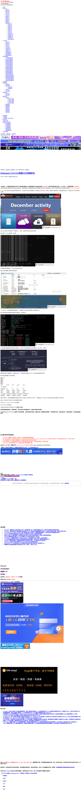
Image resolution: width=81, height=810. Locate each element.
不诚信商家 (5, 131)
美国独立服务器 (9, 68)
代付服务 (5, 116)
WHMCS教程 (11, 98)
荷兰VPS (10, 32)
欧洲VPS (7, 21)
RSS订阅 (31, 773)
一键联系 (13, 579)
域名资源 (8, 85)
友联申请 (35, 773)
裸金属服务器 (9, 55)
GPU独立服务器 (9, 59)
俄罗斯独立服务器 (10, 76)
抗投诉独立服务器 (10, 80)
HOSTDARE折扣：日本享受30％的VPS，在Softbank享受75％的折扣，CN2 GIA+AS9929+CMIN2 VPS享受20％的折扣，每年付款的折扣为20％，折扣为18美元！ (39, 438)
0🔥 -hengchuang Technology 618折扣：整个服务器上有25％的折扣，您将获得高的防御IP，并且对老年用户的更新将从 (30, 532)
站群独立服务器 (9, 60)
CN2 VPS (8, 47)
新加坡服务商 (9, 130)
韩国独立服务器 (9, 67)
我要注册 (8, 133)
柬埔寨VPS (10, 36)
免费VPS (7, 89)
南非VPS (10, 31)
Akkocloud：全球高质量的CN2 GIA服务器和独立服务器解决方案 (17, 442)
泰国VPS (10, 25)
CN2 (1, 310)
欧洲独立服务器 (9, 71)
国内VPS (7, 11)
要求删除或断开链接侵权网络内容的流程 (65, 767)
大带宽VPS (8, 48)
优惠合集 (13, 169)
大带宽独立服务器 (10, 79)
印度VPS (10, 24)
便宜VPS (7, 41)
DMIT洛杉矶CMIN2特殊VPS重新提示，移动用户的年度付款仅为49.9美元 (19, 440)
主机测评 (5, 81)
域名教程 (10, 88)
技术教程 (8, 106)
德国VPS (7, 20)
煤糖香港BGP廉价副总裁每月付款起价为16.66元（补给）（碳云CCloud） (20, 544)
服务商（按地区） (7, 122)
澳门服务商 (8, 124)
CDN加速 (8, 91)
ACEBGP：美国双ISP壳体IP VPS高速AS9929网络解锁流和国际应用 (18, 437)
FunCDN (9, 770)
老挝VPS (10, 28)
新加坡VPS (10, 33)
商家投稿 (5, 115)
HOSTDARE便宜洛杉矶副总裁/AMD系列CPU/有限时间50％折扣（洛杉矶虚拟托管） (23, 533)
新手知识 (8, 93)
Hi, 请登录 (3, 133)
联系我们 (22, 773)
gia (6, 476)
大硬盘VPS (8, 51)
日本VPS (7, 15)
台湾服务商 (8, 126)
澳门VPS (7, 12)
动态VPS (7, 44)
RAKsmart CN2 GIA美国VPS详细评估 (18, 173)
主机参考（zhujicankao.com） (12, 773)
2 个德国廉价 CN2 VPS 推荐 (7, 478)
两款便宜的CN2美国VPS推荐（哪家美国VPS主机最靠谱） (14, 480)
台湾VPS (7, 13)
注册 (6, 571)
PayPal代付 (73, 188)
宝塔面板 (8, 110)
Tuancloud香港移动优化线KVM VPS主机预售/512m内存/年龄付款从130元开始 (21, 536)
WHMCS (7, 97)
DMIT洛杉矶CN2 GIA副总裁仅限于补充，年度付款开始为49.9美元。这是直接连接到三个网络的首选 (25, 441)
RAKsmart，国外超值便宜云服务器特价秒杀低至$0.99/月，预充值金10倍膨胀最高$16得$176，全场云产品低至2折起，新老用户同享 (35, 531)
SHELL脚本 (5, 120)
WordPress (8, 104)
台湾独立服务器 (9, 64)
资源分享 (8, 108)
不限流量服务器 (9, 72)
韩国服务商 (8, 128)
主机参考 (11, 2)
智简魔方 (8, 112)
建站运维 (5, 96)
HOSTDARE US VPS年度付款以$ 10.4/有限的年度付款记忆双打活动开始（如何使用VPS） (24, 543)
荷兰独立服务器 (9, 69)
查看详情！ (45, 186)
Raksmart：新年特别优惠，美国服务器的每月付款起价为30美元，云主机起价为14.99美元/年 (25, 540)
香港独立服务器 (9, 63)
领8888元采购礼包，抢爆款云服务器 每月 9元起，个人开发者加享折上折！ (22, 447)
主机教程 (5, 92)
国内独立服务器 (9, 61)
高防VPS (7, 43)
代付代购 (17, 576)
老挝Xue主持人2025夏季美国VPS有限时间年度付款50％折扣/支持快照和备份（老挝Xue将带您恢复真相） (28, 535)
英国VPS (7, 19)
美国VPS (7, 17)
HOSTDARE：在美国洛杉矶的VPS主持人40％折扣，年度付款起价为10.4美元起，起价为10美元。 (26, 537)
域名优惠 (10, 87)
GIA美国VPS (10, 476)
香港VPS (7, 9)
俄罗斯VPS (10, 37)
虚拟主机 (8, 84)
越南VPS (10, 29)
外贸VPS (7, 45)
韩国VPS (7, 16)
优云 (5, 770)
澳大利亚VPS (11, 39)
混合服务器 (8, 53)
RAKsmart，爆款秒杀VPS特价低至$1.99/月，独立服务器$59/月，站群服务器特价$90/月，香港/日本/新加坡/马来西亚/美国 (31, 529)
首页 (4, 7)
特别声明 (67, 483)
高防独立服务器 (9, 73)
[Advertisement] (40, 159)
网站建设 (8, 105)
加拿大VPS (10, 35)
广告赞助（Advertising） (8, 118)
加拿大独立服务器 (10, 75)
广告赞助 (20, 176)
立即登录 (3, 571)
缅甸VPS (10, 27)
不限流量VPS (9, 52)
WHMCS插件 (11, 102)
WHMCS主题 (11, 100)
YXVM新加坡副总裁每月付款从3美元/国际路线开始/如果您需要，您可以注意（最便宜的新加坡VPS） (27, 539)
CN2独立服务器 (9, 57)
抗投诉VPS (8, 49)
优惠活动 (8, 109)
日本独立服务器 (9, 65)
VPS (46, 190)
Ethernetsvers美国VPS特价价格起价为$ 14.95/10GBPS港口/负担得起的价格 (21, 541)
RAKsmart (3, 190)
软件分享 (8, 95)
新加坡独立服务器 (10, 77)
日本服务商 (8, 127)
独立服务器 (5, 56)
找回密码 (14, 133)
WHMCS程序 (11, 101)
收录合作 (5, 119)
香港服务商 (8, 123)
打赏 (2, 473)
